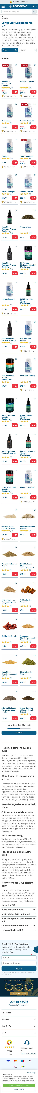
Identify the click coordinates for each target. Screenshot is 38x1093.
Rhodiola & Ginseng (27, 376)
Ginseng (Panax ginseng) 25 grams (8, 527)
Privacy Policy (29, 972)
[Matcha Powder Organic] (28, 662)
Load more (19, 733)
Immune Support (8, 299)
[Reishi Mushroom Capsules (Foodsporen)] (10, 365)
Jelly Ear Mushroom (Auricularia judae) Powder (9, 710)
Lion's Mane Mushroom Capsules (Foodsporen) (27, 265)
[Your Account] (33, 6)
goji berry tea (17, 867)
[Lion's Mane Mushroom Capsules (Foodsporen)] (28, 253)
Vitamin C (5, 156)
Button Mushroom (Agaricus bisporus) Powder (9, 602)
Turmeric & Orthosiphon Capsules (6, 83)
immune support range (23, 898)
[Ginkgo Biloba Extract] (28, 328)
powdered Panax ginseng (10, 844)
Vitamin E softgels (8, 823)
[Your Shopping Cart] (36, 6)
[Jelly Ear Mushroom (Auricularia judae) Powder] (10, 698)
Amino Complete (26, 192)
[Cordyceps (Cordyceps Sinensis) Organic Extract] (28, 626)
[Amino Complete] (28, 181)
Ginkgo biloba (25, 227)
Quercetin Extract (11, 815)
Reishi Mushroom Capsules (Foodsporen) (8, 378)
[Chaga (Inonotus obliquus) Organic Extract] (28, 698)
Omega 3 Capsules (27, 81)
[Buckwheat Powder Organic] (28, 516)
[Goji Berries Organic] (10, 626)
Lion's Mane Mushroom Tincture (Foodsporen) (9, 229)
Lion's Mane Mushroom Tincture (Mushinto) (9, 265)
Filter (5, 50)
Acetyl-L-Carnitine (27, 487)
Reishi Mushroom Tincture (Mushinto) (9, 339)
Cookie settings (19, 1089)
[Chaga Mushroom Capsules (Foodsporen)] (10, 405)
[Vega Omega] (10, 111)
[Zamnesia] (18, 6)
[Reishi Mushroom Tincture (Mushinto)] (10, 328)
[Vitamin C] (10, 146)
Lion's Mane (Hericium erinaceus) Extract (9, 674)
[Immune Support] (10, 289)
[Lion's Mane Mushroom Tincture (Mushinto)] (10, 253)
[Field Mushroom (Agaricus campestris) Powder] (28, 554)
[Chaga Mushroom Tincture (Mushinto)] (10, 441)
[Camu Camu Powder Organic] (10, 554)
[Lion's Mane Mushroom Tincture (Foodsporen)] (10, 217)
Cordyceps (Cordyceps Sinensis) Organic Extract (28, 638)
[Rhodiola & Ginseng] (28, 365)
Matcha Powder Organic (26, 673)
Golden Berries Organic (25, 601)
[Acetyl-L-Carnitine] (28, 477)
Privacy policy (31, 1072)
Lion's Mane (18, 40)
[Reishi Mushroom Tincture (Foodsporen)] (28, 289)
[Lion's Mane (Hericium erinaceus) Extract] (10, 662)
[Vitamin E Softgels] (10, 181)
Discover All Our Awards (19, 993)
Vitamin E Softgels (8, 192)
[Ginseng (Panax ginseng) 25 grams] (10, 516)
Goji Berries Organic (9, 636)
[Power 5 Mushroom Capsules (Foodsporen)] (10, 477)
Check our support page (28, 1053)
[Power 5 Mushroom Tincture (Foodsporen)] (28, 441)
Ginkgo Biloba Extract (25, 339)
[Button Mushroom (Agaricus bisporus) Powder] (10, 590)
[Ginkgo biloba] (28, 217)
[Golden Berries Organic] (28, 590)
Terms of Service (5, 974)
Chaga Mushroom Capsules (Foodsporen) (8, 417)
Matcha (30, 859)
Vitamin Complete (27, 121)
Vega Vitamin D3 (26, 156)
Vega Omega (6, 121)
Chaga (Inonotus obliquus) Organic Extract (27, 710)
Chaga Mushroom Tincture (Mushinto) (9, 452)
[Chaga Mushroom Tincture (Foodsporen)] (28, 405)
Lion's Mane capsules (12, 839)
